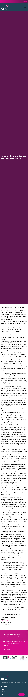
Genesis (3, 694)
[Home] (5, 7)
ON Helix (3, 691)
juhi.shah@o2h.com (6, 621)
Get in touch (6, 649)
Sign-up (21, 694)
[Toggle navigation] (25, 7)
